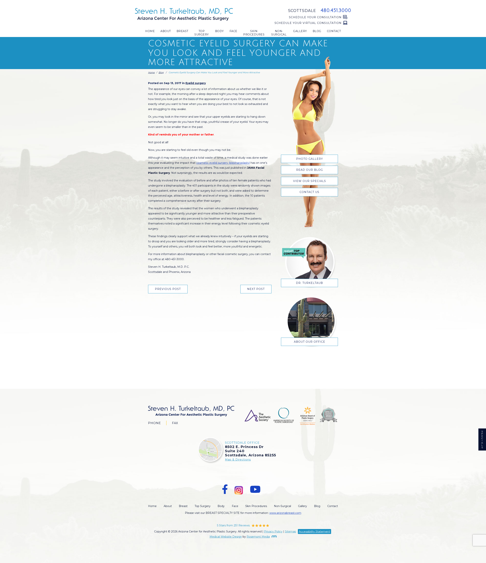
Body (219, 31)
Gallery (300, 31)
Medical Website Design (226, 536)
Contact (334, 31)
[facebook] (225, 489)
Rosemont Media (258, 536)
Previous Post (168, 289)
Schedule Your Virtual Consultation (308, 23)
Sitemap (290, 531)
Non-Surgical (278, 32)
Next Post (256, 289)
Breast (182, 31)
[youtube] (255, 489)
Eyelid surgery (195, 83)
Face (233, 31)
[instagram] (239, 489)
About (165, 31)
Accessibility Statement (314, 531)
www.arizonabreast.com (285, 513)
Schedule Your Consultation (315, 17)
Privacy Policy (273, 531)
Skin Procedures (253, 32)
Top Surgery (201, 32)
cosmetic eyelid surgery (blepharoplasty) (223, 163)
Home (150, 31)
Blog (317, 31)
